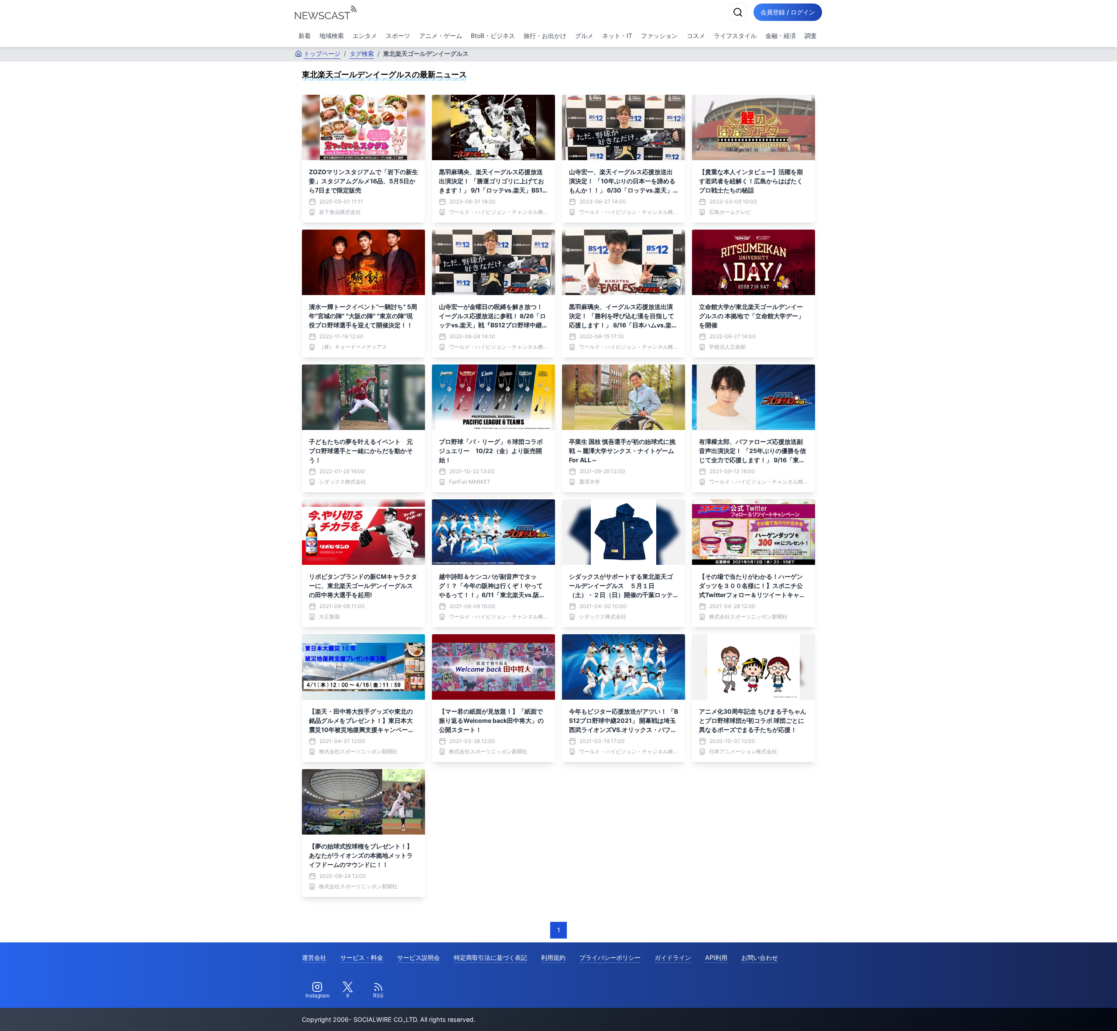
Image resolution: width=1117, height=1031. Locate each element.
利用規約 (553, 957)
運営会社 (314, 957)
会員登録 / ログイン (788, 12)
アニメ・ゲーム (440, 35)
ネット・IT (617, 35)
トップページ (322, 53)
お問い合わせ (759, 957)
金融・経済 (780, 35)
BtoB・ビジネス (493, 35)
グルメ (584, 35)
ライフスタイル (735, 35)
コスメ (696, 35)
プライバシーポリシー (610, 957)
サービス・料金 (361, 957)
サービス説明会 (418, 957)
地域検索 (331, 35)
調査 (811, 35)
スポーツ (398, 35)
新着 (304, 35)
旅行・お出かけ (545, 35)
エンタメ (365, 35)
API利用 (716, 957)
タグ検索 (361, 53)
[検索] (738, 12)
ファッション (659, 35)
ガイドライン (672, 957)
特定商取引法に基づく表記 (490, 957)
